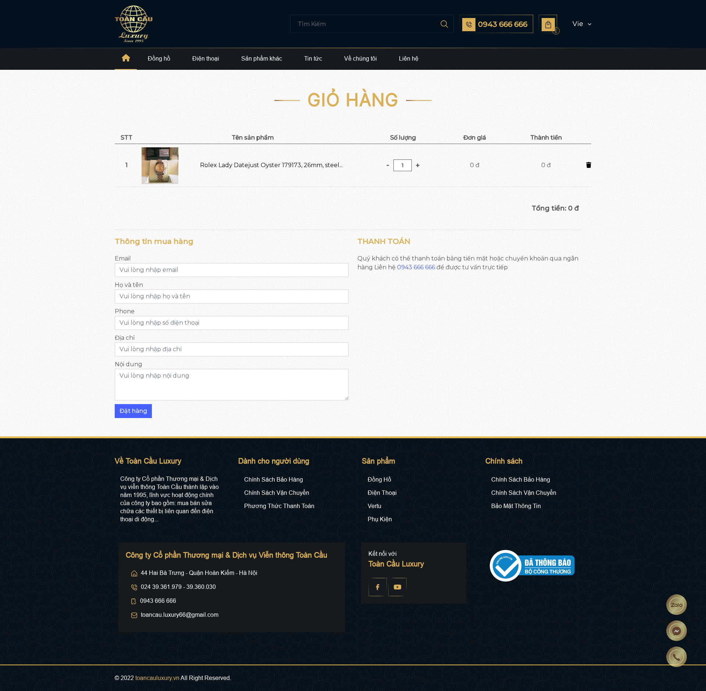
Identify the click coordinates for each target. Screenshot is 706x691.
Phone (125, 311)
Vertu (374, 506)
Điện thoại (205, 58)
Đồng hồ (159, 58)
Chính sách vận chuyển (276, 493)
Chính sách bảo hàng (273, 479)
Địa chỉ (125, 337)
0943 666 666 (416, 267)
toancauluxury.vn (157, 678)
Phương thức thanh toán (279, 506)
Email (123, 258)
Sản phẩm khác (261, 58)
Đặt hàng (133, 410)
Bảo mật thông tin (516, 506)
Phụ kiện (380, 519)
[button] (575, 24)
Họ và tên (129, 284)
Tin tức (313, 58)
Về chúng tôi (360, 58)
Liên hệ (408, 58)
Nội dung (128, 364)
